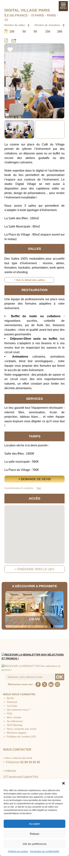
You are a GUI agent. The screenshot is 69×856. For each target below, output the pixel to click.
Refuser (34, 833)
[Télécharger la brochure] (6, 40)
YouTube (12, 705)
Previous (6, 129)
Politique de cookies (18, 851)
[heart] (10, 49)
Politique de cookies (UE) (21, 736)
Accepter (34, 823)
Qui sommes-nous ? (18, 709)
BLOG (10, 698)
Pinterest (12, 702)
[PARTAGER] (14, 40)
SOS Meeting (14, 725)
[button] (63, 783)
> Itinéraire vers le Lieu (34, 569)
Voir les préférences (35, 843)
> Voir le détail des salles (29, 279)
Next (62, 129)
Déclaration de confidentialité (44, 851)
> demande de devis (34, 479)
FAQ (9, 713)
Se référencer (15, 721)
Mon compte (14, 717)
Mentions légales (16, 732)
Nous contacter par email (21, 728)
